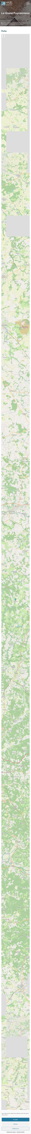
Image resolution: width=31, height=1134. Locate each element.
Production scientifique (20, 23)
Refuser (15, 1124)
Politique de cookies (11, 1132)
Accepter (15, 1119)
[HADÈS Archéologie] (15, 3)
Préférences (15, 1128)
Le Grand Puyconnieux (15, 13)
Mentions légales (20, 1132)
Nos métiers (7, 23)
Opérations (4, 24)
